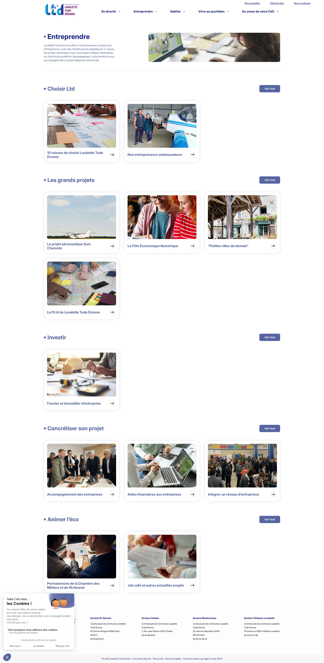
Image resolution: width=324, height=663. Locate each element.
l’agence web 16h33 (213, 658)
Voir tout (269, 88)
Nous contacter (302, 3)
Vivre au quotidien (211, 11)
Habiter (175, 11)
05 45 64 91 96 (251, 635)
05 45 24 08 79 (200, 639)
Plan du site (158, 658)
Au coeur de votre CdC (258, 11)
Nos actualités (252, 3)
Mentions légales (173, 658)
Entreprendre (143, 11)
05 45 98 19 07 (97, 639)
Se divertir (108, 11)
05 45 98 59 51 (148, 635)
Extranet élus (277, 3)
